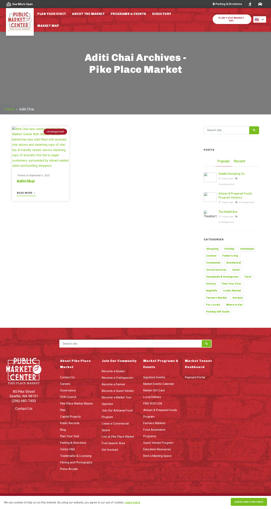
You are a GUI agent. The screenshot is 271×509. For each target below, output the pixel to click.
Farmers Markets (154, 423)
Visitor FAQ (67, 449)
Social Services (216, 269)
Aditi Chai (26, 181)
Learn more (132, 502)
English (260, 19)
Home (10, 109)
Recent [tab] (239, 161)
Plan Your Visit (51, 14)
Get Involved (110, 449)
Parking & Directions (73, 443)
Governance (68, 390)
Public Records (70, 423)
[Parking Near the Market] (260, 4)
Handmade (247, 248)
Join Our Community (119, 361)
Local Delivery (152, 397)
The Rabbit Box (227, 211)
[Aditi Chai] (40, 148)
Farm (248, 276)
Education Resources (157, 449)
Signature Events (154, 377)
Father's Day (230, 255)
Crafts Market (232, 290)
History (211, 283)
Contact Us (24, 408)
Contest (211, 255)
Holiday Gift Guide (218, 311)
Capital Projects (70, 416)
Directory (161, 14)
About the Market (88, 14)
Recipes (238, 297)
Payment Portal (195, 377)
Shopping (212, 248)
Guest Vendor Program (158, 443)
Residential (233, 262)
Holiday (229, 248)
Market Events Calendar (158, 384)
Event (236, 269)
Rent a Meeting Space (157, 456)
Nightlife (211, 290)
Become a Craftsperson (117, 378)
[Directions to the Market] (250, 4)
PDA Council (68, 397)
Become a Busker (113, 371)
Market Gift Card (154, 390)
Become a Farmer (113, 384)
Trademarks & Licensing (75, 456)
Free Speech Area (113, 443)
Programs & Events (128, 14)
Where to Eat (234, 304)
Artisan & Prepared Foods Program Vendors (235, 195)
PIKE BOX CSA (152, 403)
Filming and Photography (76, 462)
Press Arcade (69, 469)
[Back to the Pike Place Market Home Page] (20, 21)
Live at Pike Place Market (118, 436)
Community (213, 262)
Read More (25, 193)
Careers (65, 384)
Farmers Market (216, 297)
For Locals (213, 304)
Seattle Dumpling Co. (231, 173)
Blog (63, 429)
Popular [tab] (223, 161)
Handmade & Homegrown (222, 276)
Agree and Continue (248, 501)
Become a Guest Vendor (118, 391)
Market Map (48, 26)
